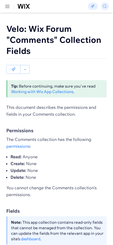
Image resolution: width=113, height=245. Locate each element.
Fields (13, 211)
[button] (13, 69)
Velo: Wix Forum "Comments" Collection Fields (53, 39)
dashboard (30, 238)
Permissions (19, 130)
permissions (18, 146)
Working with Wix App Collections (42, 91)
